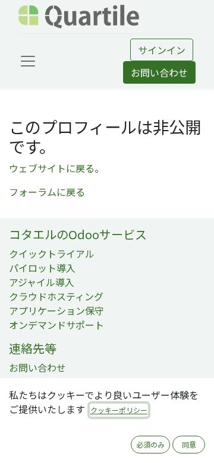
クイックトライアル (52, 253)
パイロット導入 (42, 268)
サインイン (161, 50)
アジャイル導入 (41, 282)
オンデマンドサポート (56, 325)
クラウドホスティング (56, 296)
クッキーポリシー (118, 410)
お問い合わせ (159, 72)
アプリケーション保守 (56, 310)
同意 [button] (189, 444)
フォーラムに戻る (47, 192)
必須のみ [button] (150, 444)
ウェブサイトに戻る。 (56, 168)
